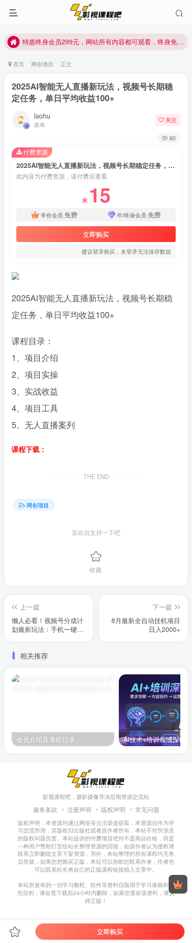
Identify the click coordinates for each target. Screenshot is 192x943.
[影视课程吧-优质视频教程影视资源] (96, 778)
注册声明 (79, 809)
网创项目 (42, 64)
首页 (18, 64)
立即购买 (96, 234)
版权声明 (113, 809)
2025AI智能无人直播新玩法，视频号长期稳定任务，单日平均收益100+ (92, 92)
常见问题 (147, 809)
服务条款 (45, 809)
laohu (42, 115)
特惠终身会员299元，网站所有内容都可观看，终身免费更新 (103, 41)
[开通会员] (178, 884)
